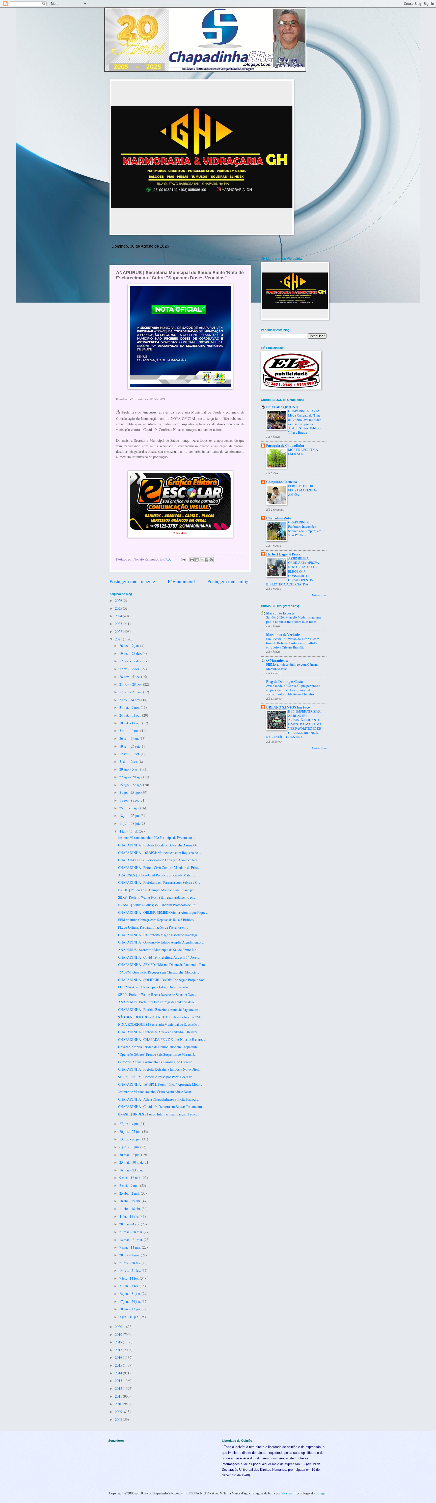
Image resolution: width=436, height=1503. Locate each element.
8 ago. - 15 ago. (130, 792)
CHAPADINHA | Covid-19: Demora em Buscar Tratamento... (161, 1106)
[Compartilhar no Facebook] (206, 559)
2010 (119, 1403)
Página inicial (181, 581)
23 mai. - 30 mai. (131, 1162)
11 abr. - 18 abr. (130, 1208)
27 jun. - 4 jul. (129, 1123)
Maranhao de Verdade (283, 634)
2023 (119, 623)
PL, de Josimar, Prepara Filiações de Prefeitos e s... (153, 927)
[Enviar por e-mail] (192, 559)
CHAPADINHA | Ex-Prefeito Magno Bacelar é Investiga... (159, 934)
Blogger (320, 1493)
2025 (119, 608)
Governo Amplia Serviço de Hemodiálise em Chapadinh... (158, 1046)
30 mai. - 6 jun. (130, 1154)
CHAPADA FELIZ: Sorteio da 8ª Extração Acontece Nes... (159, 860)
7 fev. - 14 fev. (129, 1278)
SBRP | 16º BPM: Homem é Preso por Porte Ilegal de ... (156, 1076)
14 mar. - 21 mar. (131, 1239)
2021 (119, 639)
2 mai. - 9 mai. (129, 1185)
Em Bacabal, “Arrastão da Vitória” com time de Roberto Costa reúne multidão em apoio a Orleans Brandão (292, 643)
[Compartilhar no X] (201, 559)
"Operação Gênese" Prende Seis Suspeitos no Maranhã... (157, 1054)
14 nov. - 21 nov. (131, 692)
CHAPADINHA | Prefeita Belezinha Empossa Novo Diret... (159, 1069)
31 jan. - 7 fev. (129, 1285)
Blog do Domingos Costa (284, 681)
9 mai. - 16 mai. (130, 1177)
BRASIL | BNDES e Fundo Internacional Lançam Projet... (158, 1114)
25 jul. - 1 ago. (129, 808)
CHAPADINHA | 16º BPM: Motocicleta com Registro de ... (159, 852)
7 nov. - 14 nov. (130, 699)
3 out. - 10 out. (129, 730)
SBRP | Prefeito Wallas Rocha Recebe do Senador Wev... (157, 994)
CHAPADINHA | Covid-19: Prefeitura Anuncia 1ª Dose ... (159, 957)
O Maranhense (277, 660)
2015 (119, 1365)
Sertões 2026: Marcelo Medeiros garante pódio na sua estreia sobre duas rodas (293, 619)
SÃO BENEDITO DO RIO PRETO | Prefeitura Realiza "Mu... (161, 1017)
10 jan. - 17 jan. (130, 1309)
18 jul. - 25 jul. (130, 815)
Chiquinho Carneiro (281, 481)
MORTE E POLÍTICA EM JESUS (303, 451)
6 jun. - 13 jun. (129, 1146)
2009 (119, 1411)
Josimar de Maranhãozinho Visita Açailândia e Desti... (155, 1091)
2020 (119, 1326)
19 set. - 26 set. (130, 746)
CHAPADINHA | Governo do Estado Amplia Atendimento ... (161, 942)
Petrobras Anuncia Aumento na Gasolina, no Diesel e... (156, 1061)
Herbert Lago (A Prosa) (284, 554)
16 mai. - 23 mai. (131, 1170)
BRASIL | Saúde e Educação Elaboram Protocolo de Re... (158, 904)
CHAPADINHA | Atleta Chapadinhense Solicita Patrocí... (158, 1099)
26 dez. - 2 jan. (129, 645)
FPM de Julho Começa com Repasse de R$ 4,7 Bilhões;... (157, 919)
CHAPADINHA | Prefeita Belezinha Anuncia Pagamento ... (159, 1009)
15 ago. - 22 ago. (131, 784)
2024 (119, 615)
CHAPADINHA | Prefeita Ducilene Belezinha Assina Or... (158, 845)
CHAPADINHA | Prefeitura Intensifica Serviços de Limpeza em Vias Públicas (304, 528)
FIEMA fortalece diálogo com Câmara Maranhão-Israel (292, 666)
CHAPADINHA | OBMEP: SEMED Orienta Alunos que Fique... (163, 912)
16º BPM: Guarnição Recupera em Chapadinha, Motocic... (158, 972)
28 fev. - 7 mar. (130, 1255)
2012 (119, 1388)
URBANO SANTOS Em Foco (288, 707)
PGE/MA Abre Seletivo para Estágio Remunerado (153, 987)
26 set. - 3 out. (129, 738)
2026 (119, 600)
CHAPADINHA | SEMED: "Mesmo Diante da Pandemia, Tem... (162, 964)
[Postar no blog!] (196, 559)
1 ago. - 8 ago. (129, 800)
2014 (119, 1373)
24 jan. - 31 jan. (130, 1293)
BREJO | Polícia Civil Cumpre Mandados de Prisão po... (157, 890)
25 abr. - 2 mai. (130, 1193)
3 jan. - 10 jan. (129, 1316)
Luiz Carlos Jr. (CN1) (282, 406)
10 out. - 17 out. (130, 723)
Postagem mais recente (132, 581)
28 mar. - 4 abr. (130, 1224)
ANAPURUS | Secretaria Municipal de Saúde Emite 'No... (158, 949)
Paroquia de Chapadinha (285, 445)
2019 (119, 1334)
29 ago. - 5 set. (129, 769)
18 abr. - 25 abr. (130, 1200)
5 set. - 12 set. (129, 761)
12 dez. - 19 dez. (131, 661)
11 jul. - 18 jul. (130, 823)
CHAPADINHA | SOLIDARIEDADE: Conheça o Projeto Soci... (163, 979)
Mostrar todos (319, 595)
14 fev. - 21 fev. (130, 1270)
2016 (119, 1357)
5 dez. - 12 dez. (130, 668)
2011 (119, 1396)
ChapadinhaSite (278, 518)
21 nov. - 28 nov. (131, 684)
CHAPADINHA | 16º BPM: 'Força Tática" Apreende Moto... (160, 1084)
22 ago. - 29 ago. (131, 777)
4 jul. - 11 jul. (129, 831)
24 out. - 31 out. (130, 715)
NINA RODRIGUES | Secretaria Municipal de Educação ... (159, 1024)
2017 (119, 1349)
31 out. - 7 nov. (130, 707)
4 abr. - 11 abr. (129, 1216)
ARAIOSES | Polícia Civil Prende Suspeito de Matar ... (156, 875)
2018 (119, 1342)
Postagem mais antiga (229, 581)
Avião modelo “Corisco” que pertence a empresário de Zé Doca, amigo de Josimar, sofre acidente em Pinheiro (293, 689)
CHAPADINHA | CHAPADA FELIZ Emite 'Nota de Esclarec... (162, 1039)
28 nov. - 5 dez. (130, 676)
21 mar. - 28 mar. (131, 1231)
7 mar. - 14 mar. (130, 1247)
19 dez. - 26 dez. (131, 653)
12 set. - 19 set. (130, 753)
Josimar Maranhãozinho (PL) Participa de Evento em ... (156, 837)
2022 (119, 631)
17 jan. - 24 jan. (130, 1301)
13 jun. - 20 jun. (130, 1139)
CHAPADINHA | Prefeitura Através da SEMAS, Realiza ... (159, 1031)
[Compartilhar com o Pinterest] (211, 559)
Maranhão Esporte (280, 613)
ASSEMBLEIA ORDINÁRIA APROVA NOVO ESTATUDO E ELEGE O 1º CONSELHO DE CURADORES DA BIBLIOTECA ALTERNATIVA (292, 571)
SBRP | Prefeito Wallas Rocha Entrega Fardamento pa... (157, 897)
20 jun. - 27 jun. (130, 1131)
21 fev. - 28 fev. (130, 1262)
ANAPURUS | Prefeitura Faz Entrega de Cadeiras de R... (157, 1001)
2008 (119, 1419)
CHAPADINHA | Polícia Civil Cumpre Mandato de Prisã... (159, 867)
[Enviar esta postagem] (182, 559)
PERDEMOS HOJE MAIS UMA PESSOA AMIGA (302, 490)
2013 (119, 1380)
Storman (287, 1493)
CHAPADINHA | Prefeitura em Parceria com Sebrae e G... (159, 882)
